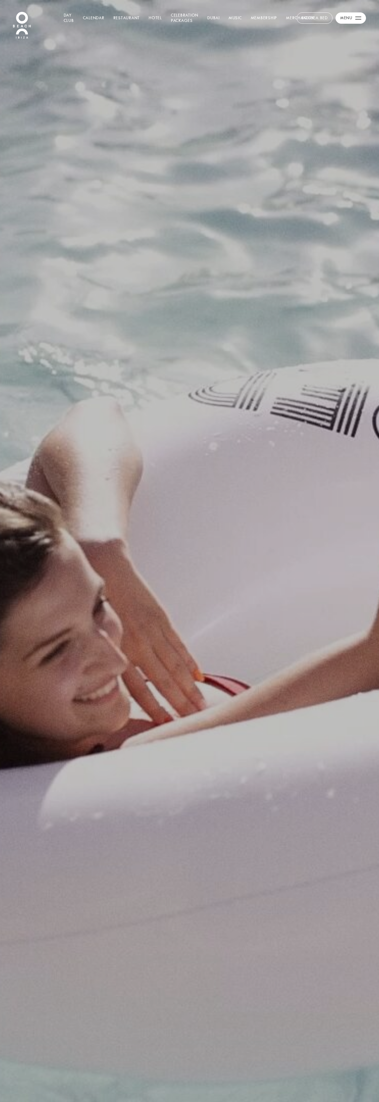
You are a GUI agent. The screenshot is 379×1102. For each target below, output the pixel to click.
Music (235, 17)
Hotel (155, 17)
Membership (264, 17)
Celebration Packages (184, 17)
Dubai (213, 17)
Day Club (69, 17)
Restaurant (126, 17)
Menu (346, 17)
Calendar (94, 17)
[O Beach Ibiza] (22, 24)
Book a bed (314, 17)
